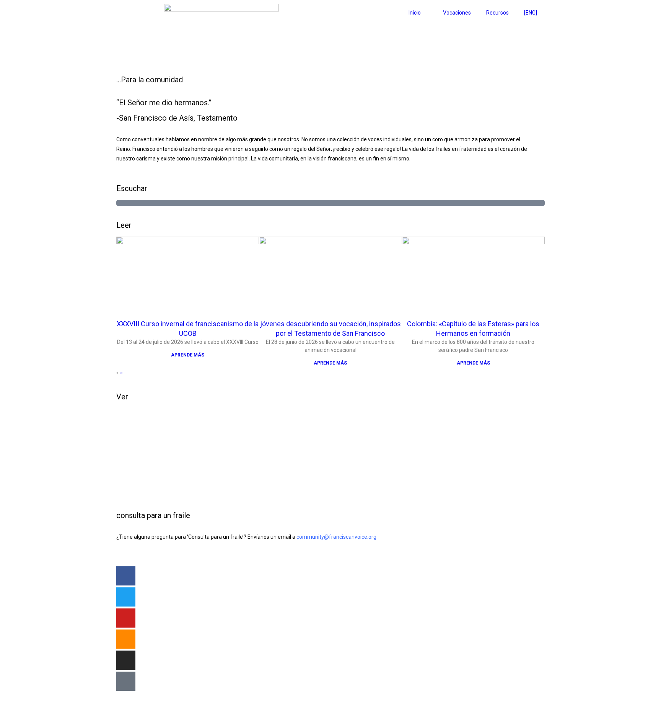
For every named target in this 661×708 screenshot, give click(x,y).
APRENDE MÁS (187, 355)
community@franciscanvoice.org (336, 537)
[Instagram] (125, 660)
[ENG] (530, 13)
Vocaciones (457, 13)
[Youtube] (125, 618)
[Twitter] (125, 597)
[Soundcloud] (125, 639)
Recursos (497, 13)
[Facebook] (125, 575)
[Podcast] (125, 681)
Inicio (415, 13)
